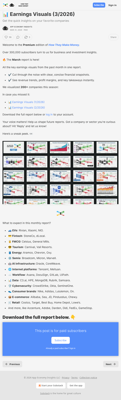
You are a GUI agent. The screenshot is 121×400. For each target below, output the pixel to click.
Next (109, 364)
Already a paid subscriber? (60, 348)
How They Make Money (64, 44)
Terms (74, 377)
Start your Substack (52, 385)
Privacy (65, 377)
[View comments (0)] (18, 37)
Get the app (76, 385)
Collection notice (88, 377)
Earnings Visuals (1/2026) (28, 102)
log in (49, 114)
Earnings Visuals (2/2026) (28, 107)
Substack (45, 393)
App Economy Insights (21, 27)
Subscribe (99, 5)
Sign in (112, 5)
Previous (14, 364)
